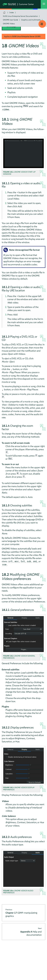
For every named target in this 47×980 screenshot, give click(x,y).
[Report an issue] (41, 44)
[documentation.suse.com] (4, 12)
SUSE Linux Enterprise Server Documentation (20, 16)
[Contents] (42, 24)
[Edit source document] (43, 47)
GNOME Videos (9, 23)
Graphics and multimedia (31, 20)
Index (11, 12)
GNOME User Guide (10, 20)
